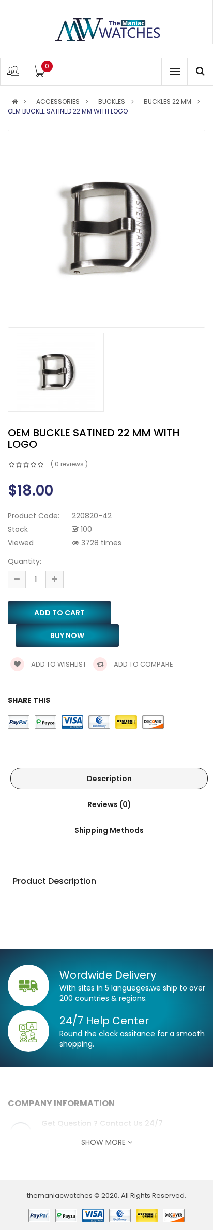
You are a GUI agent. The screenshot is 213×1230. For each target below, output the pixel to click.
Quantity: (24, 561)
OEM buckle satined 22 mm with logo (68, 111)
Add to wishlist (57, 664)
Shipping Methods (109, 830)
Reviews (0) (109, 804)
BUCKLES (111, 101)
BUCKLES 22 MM (167, 101)
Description (109, 778)
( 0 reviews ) (69, 464)
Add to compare (142, 664)
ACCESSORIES (58, 101)
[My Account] (13, 73)
